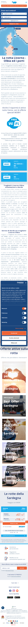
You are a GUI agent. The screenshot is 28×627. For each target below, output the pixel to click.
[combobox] (14, 17)
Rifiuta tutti (14, 343)
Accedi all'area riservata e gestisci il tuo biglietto (14, 5)
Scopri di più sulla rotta (9, 535)
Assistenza (4, 2)
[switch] (24, 313)
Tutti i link (14, 583)
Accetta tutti (14, 333)
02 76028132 (18, 574)
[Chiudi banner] (25, 282)
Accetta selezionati (14, 338)
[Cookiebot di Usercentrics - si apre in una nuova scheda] (18, 283)
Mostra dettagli (19, 328)
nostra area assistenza (16, 576)
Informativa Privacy (10, 570)
